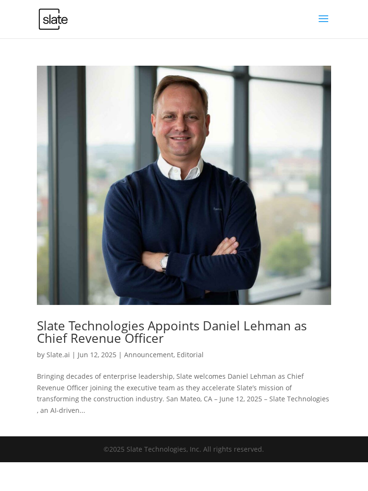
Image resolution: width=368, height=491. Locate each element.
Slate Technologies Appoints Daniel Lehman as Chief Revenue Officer (172, 332)
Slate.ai (58, 354)
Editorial (190, 354)
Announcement (148, 354)
